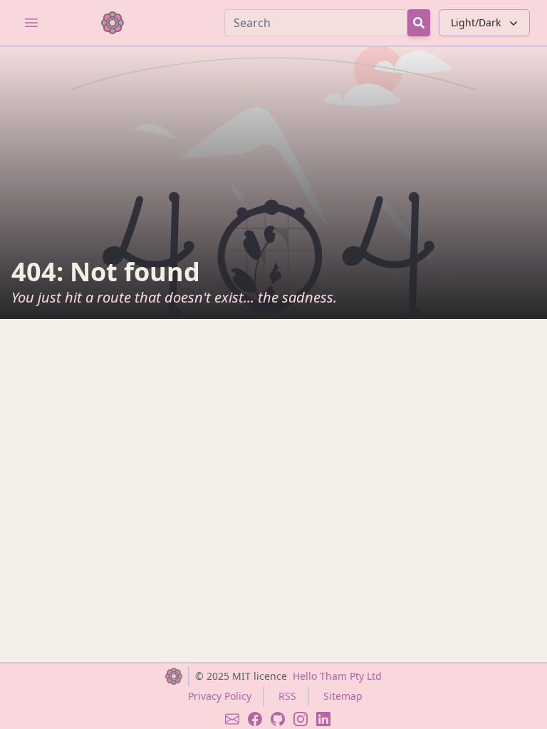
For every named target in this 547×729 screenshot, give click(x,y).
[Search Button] (418, 22)
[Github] (278, 719)
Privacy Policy (219, 696)
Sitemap (343, 696)
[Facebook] (255, 719)
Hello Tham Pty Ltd (337, 676)
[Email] (232, 719)
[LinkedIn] (323, 719)
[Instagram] (300, 719)
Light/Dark (476, 22)
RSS (287, 696)
